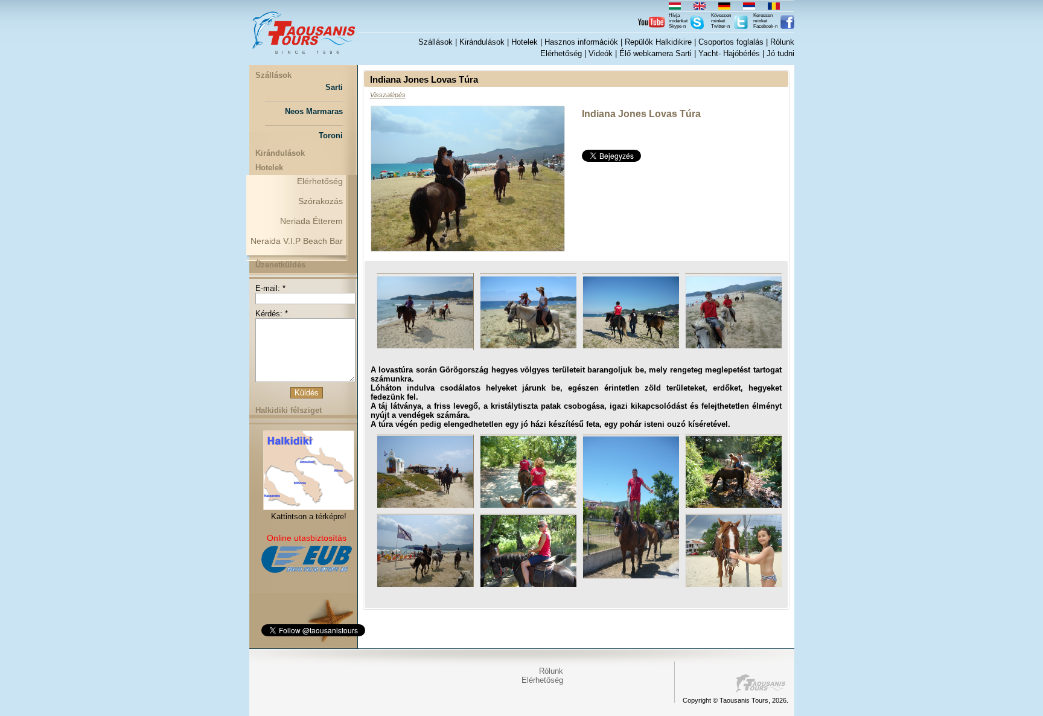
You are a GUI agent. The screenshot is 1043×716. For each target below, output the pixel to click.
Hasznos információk (581, 41)
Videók (600, 53)
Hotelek (524, 41)
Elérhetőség (561, 53)
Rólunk (782, 41)
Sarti (334, 87)
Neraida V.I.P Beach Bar (296, 241)
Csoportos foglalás (731, 41)
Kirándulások (482, 41)
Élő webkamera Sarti (655, 53)
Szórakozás (320, 201)
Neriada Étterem (311, 221)
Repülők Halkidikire (658, 41)
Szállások (435, 41)
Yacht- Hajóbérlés (729, 53)
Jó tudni (780, 53)
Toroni (331, 135)
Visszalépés (388, 94)
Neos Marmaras (314, 111)
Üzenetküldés (280, 264)
